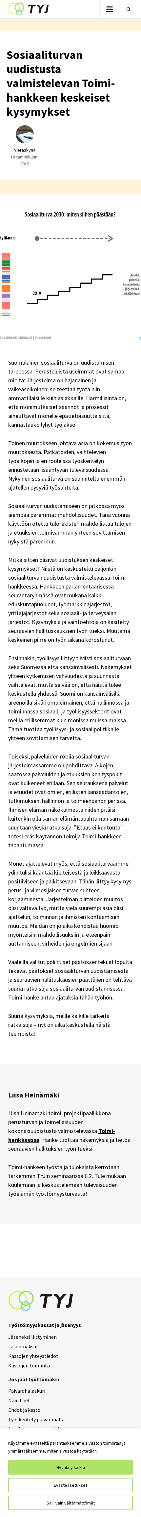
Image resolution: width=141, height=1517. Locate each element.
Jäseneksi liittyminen (32, 1337)
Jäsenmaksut (23, 1346)
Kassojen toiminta (29, 1365)
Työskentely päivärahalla (36, 1419)
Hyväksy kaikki (70, 1467)
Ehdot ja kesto (24, 1410)
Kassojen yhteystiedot (33, 1356)
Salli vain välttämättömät (71, 1503)
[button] (109, 9)
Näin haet (19, 1400)
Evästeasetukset (70, 1485)
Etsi (127, 9)
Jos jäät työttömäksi (33, 1379)
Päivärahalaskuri (26, 1390)
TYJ (28, 9)
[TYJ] (41, 1300)
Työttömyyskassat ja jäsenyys (44, 1325)
